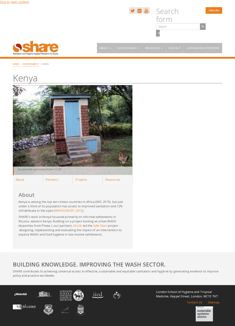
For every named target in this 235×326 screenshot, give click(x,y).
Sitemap (213, 302)
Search (159, 33)
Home (16, 64)
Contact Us (195, 302)
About (105, 48)
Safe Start (100, 226)
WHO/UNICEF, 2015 (68, 211)
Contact (174, 48)
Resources (153, 48)
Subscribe (214, 10)
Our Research (127, 48)
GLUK (77, 226)
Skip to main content (14, 2)
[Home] (37, 48)
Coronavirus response (203, 48)
